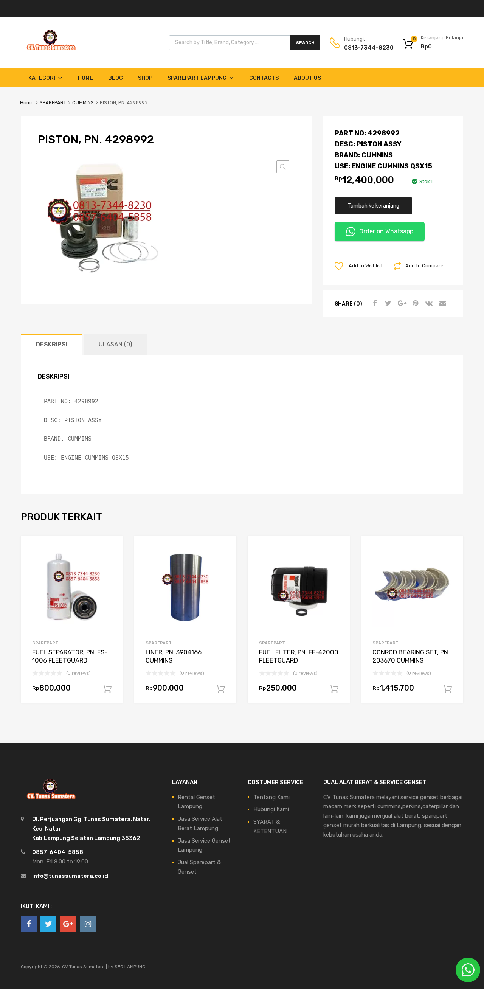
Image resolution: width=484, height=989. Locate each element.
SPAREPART (53, 103)
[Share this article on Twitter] (387, 303)
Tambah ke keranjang (373, 206)
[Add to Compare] (110, 562)
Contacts (264, 78)
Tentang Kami (271, 797)
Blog (115, 78)
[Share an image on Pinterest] (414, 303)
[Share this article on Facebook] (374, 303)
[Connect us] (29, 923)
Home (85, 78)
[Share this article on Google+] (401, 303)
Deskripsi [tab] (51, 344)
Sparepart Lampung (197, 78)
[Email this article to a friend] (442, 303)
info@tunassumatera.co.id (70, 876)
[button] (282, 166)
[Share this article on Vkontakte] (428, 303)
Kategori (41, 78)
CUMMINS (83, 103)
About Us (307, 78)
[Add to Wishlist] (110, 550)
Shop (145, 78)
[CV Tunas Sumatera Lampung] (51, 51)
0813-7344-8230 (362, 47)
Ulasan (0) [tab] (115, 344)
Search (305, 42)
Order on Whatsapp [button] (386, 231)
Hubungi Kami (271, 809)
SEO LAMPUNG (130, 966)
